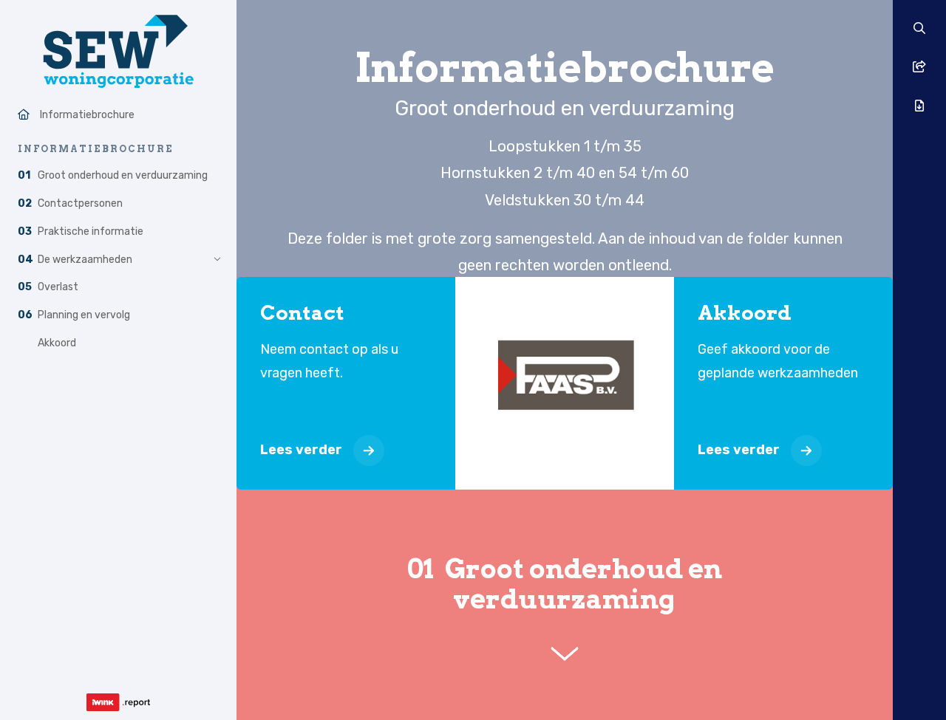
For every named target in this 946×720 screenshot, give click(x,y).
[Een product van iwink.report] (118, 702)
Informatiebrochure (87, 115)
